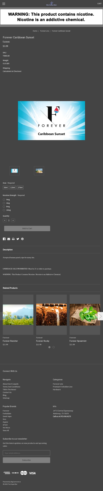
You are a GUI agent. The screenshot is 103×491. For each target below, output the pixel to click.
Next (100, 316)
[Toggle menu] (3, 3)
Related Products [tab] (10, 288)
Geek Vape (7, 416)
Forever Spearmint (78, 341)
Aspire (5, 422)
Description (8, 249)
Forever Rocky (42, 341)
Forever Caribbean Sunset (61, 31)
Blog (4, 395)
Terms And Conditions (11, 386)
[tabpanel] (18, 320)
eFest (5, 425)
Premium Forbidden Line (62, 386)
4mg (8, 203)
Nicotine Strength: (14, 195)
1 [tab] (49, 347)
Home (35, 31)
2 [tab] (54, 347)
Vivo (4, 419)
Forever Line (44, 31)
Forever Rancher (10, 341)
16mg (8, 210)
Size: (9, 183)
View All (6, 430)
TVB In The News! (9, 389)
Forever (6, 410)
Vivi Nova (6, 427)
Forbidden (7, 413)
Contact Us (7, 392)
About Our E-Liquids (11, 384)
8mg (8, 206)
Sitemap (6, 398)
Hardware (57, 389)
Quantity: (6, 216)
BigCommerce (16, 482)
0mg (8, 199)
